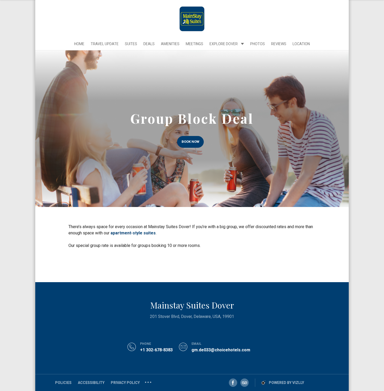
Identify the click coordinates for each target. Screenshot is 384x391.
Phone (145, 344)
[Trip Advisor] (244, 382)
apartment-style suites (133, 232)
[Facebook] (233, 382)
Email (196, 344)
